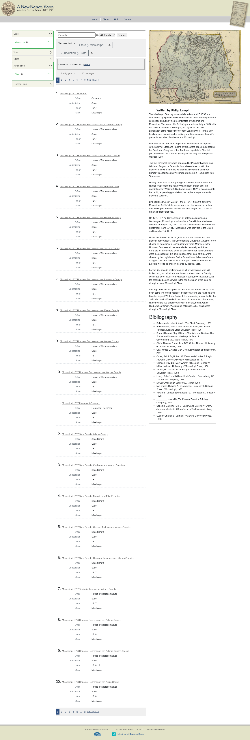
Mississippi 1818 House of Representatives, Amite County (90, 682)
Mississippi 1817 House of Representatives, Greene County (89, 186)
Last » (96, 80)
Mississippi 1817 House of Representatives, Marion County (89, 310)
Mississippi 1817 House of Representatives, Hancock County (90, 217)
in (97, 35)
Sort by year (66, 73)
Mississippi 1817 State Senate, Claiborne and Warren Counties (93, 465)
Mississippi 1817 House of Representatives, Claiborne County (91, 124)
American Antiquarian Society (97, 729)
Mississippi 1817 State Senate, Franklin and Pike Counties (91, 496)
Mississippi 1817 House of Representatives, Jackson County (90, 248)
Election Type (20, 83)
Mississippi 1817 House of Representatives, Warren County (89, 341)
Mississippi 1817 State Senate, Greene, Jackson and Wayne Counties (96, 527)
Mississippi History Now (181, 339)
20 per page (88, 73)
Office (16, 58)
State (16, 33)
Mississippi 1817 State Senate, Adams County (85, 434)
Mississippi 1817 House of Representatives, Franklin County (90, 155)
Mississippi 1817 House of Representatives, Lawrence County (91, 279)
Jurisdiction (19, 65)
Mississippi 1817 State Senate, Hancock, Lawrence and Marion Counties (98, 558)
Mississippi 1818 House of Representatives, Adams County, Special (95, 651)
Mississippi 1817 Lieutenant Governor (81, 403)
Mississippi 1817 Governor (73, 93)
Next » (87, 64)
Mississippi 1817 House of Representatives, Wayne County (91, 372)
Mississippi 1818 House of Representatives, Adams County (91, 620)
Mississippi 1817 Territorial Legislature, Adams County (89, 589)
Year (16, 52)
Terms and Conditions (156, 729)
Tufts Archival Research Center (128, 729)
